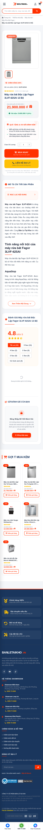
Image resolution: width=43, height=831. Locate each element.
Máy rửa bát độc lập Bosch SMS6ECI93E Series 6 (10, 559)
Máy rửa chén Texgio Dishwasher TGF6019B (11, 521)
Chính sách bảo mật (10, 745)
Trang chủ (7, 18)
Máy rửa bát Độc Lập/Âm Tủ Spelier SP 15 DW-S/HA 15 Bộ (31, 483)
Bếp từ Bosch (26, 773)
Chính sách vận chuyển (11, 741)
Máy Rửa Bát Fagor (8, 20)
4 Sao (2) (13, 350)
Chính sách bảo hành (11, 735)
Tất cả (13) (14, 345)
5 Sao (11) (28, 345)
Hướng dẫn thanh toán (11, 748)
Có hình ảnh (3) (16, 361)
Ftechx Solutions (7, 810)
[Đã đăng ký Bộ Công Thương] (9, 781)
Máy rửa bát (28, 18)
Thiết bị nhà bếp (17, 18)
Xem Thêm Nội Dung (20, 304)
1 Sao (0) (26, 356)
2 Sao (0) (13, 356)
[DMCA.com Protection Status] (25, 781)
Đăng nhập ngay (22, 435)
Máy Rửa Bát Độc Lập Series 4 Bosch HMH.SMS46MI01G (31, 521)
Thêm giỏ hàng (12, 495)
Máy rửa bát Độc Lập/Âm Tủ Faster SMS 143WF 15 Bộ (11, 483)
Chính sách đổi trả (10, 738)
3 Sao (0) (26, 350)
